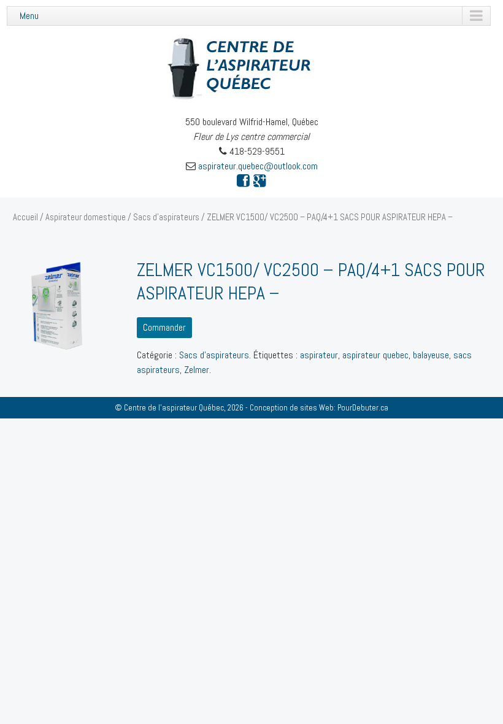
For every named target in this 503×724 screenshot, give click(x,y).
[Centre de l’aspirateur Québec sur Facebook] (243, 180)
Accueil (25, 217)
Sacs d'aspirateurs (166, 217)
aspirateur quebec (375, 355)
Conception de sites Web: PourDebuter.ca (319, 407)
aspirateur (319, 355)
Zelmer (196, 369)
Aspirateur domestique (85, 217)
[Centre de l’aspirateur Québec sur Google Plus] (259, 180)
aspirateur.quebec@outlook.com (258, 166)
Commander (164, 327)
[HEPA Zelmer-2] (60, 305)
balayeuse (431, 355)
